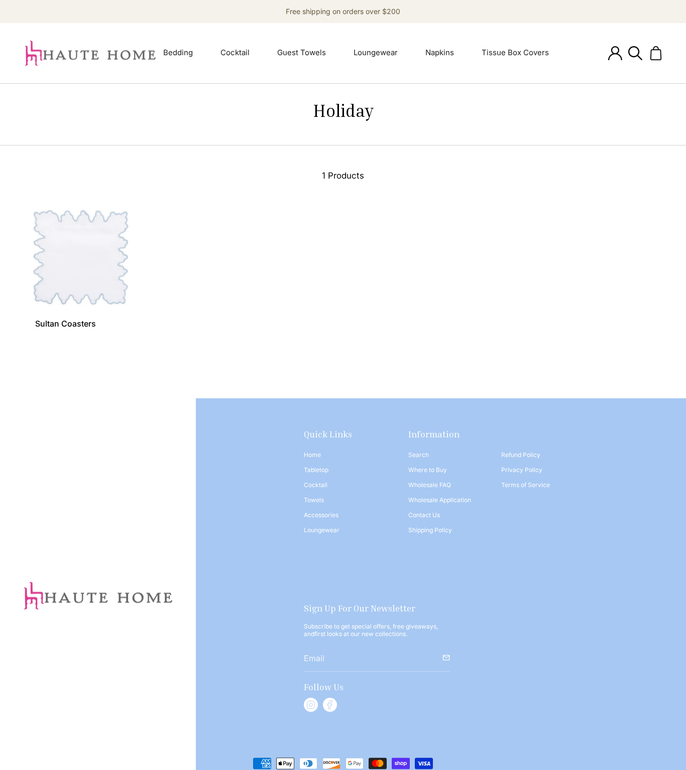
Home (312, 454)
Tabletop (316, 470)
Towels (314, 500)
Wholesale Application (439, 500)
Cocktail (315, 485)
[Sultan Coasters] (81, 257)
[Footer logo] (98, 596)
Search (418, 454)
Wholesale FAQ (429, 485)
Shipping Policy (430, 530)
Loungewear (321, 530)
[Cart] (655, 53)
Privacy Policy (521, 470)
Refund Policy (520, 454)
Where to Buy (427, 470)
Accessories (321, 515)
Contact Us (424, 515)
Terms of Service (525, 485)
